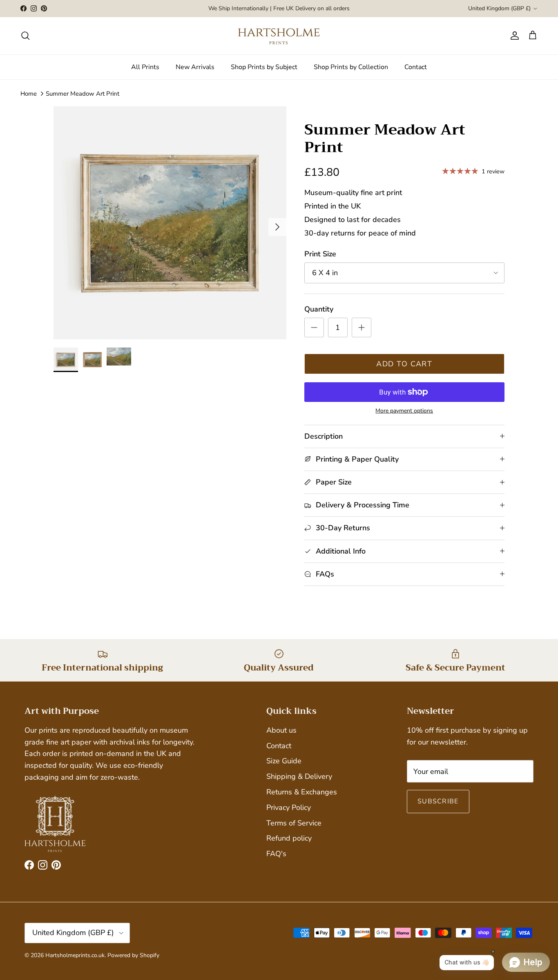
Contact (415, 67)
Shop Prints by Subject (264, 67)
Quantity (318, 309)
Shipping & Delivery (299, 776)
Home (28, 94)
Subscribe (438, 801)
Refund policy (289, 838)
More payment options (404, 411)
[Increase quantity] (361, 327)
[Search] (25, 35)
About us (281, 730)
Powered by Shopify (133, 955)
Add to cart (404, 364)
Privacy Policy (288, 807)
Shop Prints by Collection (351, 67)
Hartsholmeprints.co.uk (75, 955)
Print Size (320, 254)
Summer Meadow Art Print (82, 94)
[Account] (513, 35)
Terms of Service (293, 823)
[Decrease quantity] (314, 327)
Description (323, 436)
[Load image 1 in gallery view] (170, 222)
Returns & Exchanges (301, 792)
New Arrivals (195, 67)
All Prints (145, 67)
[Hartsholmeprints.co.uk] (279, 35)
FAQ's (276, 854)
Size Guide (283, 761)
